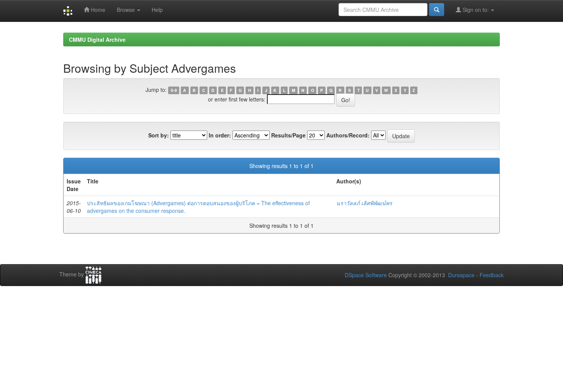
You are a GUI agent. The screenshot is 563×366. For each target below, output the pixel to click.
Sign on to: (475, 9)
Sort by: (158, 135)
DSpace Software (366, 275)
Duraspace (461, 275)
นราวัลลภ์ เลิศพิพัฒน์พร (364, 203)
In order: (220, 135)
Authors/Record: (348, 135)
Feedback (492, 275)
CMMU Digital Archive (97, 39)
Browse (126, 9)
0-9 (174, 90)
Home (97, 9)
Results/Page (288, 135)
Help (157, 9)
